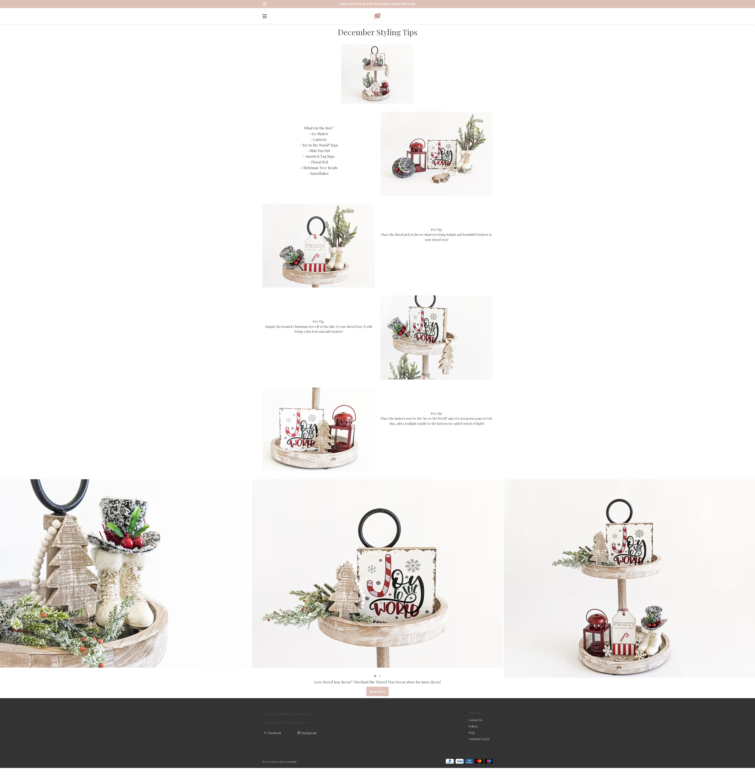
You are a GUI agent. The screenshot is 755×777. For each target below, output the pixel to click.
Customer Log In (479, 739)
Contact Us (475, 720)
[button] (375, 676)
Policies (473, 726)
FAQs (472, 733)
